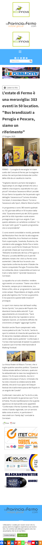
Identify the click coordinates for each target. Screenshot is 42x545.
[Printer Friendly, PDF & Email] (9, 423)
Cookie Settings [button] (9, 535)
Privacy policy (9, 540)
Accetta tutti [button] (22, 535)
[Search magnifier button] (30, 61)
